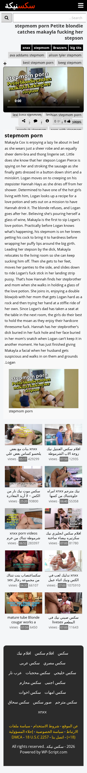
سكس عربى (29, 663)
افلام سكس (44, 653)
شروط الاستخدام (46, 725)
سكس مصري (54, 663)
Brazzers (60, 47)
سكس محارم (30, 682)
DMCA (17, 737)
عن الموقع (70, 725)
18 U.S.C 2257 (37, 737)
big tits (75, 47)
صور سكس (42, 702)
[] (6, 17)
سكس (63, 653)
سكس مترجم (66, 702)
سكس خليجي (65, 672)
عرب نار (15, 672)
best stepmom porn (38, 62)
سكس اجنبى (55, 682)
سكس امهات (55, 692)
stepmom (41, 47)
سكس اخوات (30, 692)
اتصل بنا (58, 737)
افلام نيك (24, 653)
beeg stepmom (69, 62)
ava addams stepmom (27, 55)
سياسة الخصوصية (49, 731)
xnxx (26, 47)
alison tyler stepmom (65, 55)
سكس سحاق (18, 702)
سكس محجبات (38, 672)
